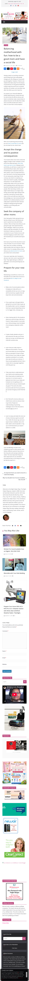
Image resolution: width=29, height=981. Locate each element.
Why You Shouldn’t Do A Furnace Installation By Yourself (14, 478)
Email (4, 658)
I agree (26, 974)
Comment (5, 631)
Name (4, 651)
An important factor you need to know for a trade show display (15, 473)
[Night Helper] (14, 12)
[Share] (5, 69)
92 (14, 615)
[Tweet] (8, 69)
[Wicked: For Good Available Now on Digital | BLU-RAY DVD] (14, 535)
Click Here (14, 948)
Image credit (14, 72)
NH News (6, 45)
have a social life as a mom (14, 143)
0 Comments (19, 65)
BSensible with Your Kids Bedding (14, 573)
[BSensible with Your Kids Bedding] (14, 559)
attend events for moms (16, 251)
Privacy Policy (5, 923)
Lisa (15, 65)
